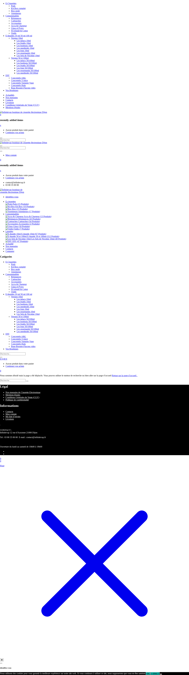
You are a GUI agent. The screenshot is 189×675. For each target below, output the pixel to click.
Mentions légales (13, 107)
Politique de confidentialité (17, 400)
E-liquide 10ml (33, 234)
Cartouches (16, 21)
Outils (13, 33)
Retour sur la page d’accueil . (124, 375)
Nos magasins (12, 97)
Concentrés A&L (18, 78)
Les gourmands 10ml (26, 53)
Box (20, 209)
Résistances (16, 18)
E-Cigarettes (11, 3)
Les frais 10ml (23, 50)
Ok (148, 674)
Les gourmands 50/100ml (28, 70)
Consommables (12, 16)
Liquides (9, 231)
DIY (8, 75)
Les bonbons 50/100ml (27, 63)
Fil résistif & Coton (19, 31)
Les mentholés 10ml (25, 48)
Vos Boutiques (12, 90)
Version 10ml (17, 38)
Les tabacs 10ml (24, 40)
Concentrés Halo (18, 85)
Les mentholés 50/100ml (27, 73)
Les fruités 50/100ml (26, 65)
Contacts (9, 100)
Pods (13, 6)
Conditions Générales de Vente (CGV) (22, 105)
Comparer (10, 251)
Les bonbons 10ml (25, 45)
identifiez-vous (12, 197)
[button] (0, 115)
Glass (21, 226)
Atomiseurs (16, 13)
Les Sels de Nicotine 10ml (28, 55)
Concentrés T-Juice (19, 80)
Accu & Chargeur (19, 26)
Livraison (10, 102)
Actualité (9, 244)
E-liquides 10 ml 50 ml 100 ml (19, 36)
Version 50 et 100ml (20, 58)
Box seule (15, 11)
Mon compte (11, 155)
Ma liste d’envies (13, 416)
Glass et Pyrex (17, 28)
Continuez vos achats (15, 132)
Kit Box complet (18, 8)
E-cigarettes (11, 201)
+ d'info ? (155, 674)
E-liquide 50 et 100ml (43, 236)
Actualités (10, 95)
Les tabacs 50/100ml (26, 60)
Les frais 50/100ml (25, 68)
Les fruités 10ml (24, 43)
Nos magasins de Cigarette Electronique (23, 392)
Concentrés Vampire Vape (22, 83)
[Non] (161, 674)
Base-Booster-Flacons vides (23, 88)
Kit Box (24, 206)
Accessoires (16, 23)
